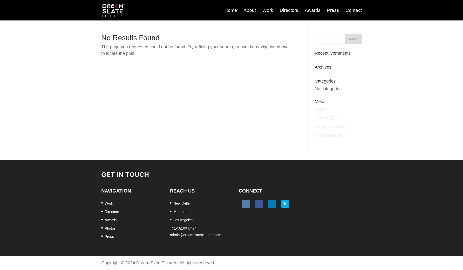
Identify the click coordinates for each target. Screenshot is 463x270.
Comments (330, 126)
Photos (110, 228)
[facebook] (259, 204)
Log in (321, 109)
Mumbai (179, 212)
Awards (312, 10)
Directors (289, 10)
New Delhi (181, 203)
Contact (354, 10)
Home (231, 10)
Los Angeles (183, 220)
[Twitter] (285, 204)
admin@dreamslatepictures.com (195, 235)
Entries (326, 118)
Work (267, 10)
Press (333, 10)
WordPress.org (329, 135)
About (250, 10)
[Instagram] (246, 204)
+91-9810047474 (183, 228)
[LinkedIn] (272, 204)
